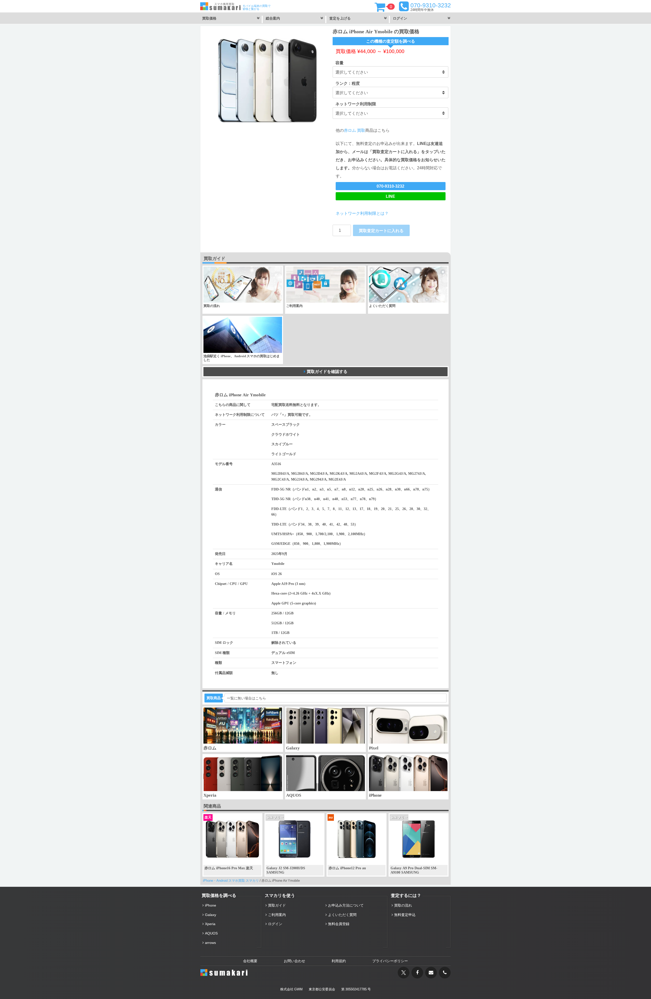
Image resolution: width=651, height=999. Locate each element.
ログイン (275, 924)
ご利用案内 (277, 914)
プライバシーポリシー (390, 961)
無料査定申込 (405, 914)
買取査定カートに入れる (381, 230)
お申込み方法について (346, 905)
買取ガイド (277, 905)
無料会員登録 (338, 924)
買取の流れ (403, 905)
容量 (339, 63)
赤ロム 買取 (354, 130)
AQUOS (211, 933)
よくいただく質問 (342, 914)
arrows (210, 942)
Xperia (210, 924)
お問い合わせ (294, 961)
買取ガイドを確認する (327, 371)
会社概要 (250, 961)
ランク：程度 (347, 83)
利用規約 (339, 961)
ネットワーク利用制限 (355, 104)
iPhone (210, 905)
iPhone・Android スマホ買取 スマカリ (231, 880)
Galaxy (210, 914)
